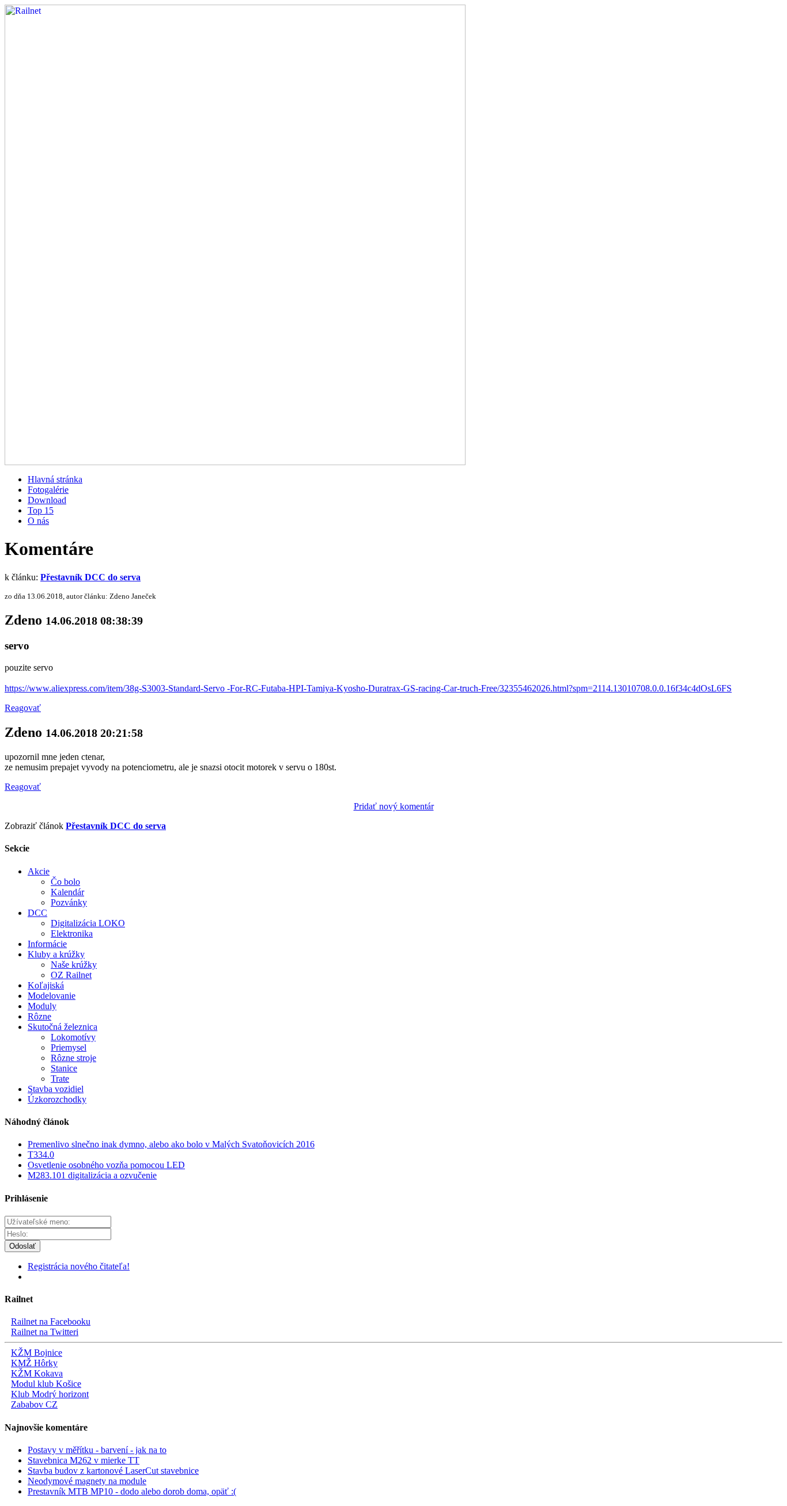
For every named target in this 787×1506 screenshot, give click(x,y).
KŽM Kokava (37, 1373)
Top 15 (41, 510)
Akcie (39, 871)
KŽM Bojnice (36, 1352)
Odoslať (22, 1246)
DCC (37, 913)
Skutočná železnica (62, 1027)
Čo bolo (65, 882)
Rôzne (39, 1016)
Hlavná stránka (55, 479)
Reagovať (23, 708)
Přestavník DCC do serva (90, 577)
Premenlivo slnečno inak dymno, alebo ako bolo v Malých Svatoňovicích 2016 (171, 1144)
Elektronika (72, 933)
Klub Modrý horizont (50, 1394)
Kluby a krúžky (56, 954)
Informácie (47, 944)
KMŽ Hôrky (34, 1363)
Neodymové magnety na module (87, 1481)
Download (47, 500)
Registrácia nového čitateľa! (79, 1266)
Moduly (42, 1006)
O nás (38, 521)
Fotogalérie (48, 490)
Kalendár (67, 892)
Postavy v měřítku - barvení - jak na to (97, 1450)
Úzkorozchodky (57, 1099)
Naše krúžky (74, 964)
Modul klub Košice (46, 1384)
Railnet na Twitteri (44, 1332)
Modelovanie (51, 996)
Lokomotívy (73, 1037)
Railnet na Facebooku (50, 1321)
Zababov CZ (34, 1404)
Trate (60, 1078)
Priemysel (68, 1047)
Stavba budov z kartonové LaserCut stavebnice (113, 1470)
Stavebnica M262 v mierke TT (83, 1460)
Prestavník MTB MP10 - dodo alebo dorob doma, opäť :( (132, 1491)
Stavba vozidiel (56, 1089)
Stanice (64, 1068)
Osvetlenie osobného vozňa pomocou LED (106, 1165)
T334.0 (41, 1154)
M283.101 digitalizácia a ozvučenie (92, 1175)
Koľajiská (46, 985)
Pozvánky (69, 902)
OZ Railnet (71, 975)
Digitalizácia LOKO (88, 923)
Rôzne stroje (73, 1058)
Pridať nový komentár (394, 806)
